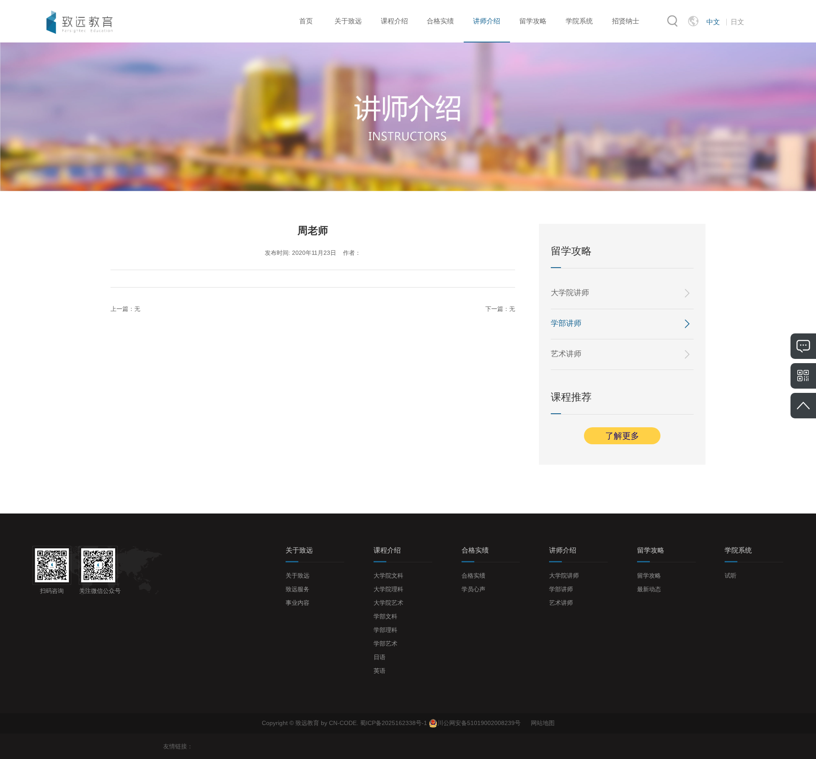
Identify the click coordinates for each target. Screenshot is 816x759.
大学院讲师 (570, 292)
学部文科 (385, 616)
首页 (306, 21)
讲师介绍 (486, 21)
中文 (713, 21)
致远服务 (297, 589)
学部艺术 (385, 643)
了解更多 (622, 435)
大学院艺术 (388, 602)
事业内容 (297, 602)
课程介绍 (394, 21)
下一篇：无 (500, 308)
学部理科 (385, 629)
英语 (379, 670)
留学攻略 (533, 21)
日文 (737, 21)
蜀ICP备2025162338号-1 (394, 722)
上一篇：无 (125, 308)
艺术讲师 (566, 354)
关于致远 (348, 21)
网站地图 (543, 722)
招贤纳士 (625, 21)
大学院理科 (388, 589)
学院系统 (579, 21)
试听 (731, 575)
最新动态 (649, 589)
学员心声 (473, 589)
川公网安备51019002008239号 (479, 722)
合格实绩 (440, 21)
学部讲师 (566, 323)
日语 (379, 657)
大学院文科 (388, 575)
